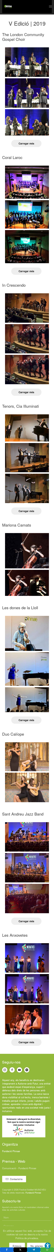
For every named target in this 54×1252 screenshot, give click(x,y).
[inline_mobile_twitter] (20, 1249)
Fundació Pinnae (11, 1151)
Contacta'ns (16, 1179)
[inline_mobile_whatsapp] (47, 1249)
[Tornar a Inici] (8, 6)
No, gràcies (37, 1246)
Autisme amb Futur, (28, 1083)
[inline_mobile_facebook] (7, 1249)
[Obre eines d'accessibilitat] (47, 1245)
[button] (50, 6)
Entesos (17, 1246)
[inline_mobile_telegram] (34, 1249)
